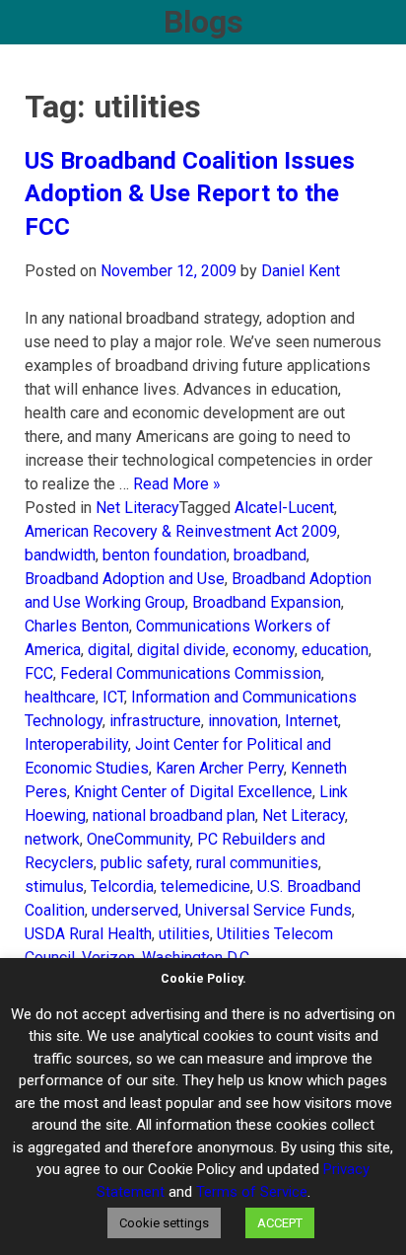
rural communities (257, 862)
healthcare (60, 697)
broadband (270, 555)
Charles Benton (77, 626)
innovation (243, 720)
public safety (145, 862)
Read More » (177, 484)
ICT (113, 697)
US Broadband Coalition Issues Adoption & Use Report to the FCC (190, 194)
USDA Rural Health (88, 933)
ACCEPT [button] (280, 1223)
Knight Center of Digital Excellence (193, 791)
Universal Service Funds (268, 910)
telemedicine (205, 886)
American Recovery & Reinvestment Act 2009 (181, 531)
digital (109, 649)
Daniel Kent (300, 270)
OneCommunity (138, 839)
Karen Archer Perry (220, 768)
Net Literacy (137, 507)
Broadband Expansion (266, 602)
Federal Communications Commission (190, 673)
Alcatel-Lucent (284, 507)
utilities (184, 933)
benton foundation (164, 555)
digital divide (181, 649)
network (52, 839)
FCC (39, 673)
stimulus (54, 886)
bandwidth (60, 555)
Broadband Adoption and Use (125, 578)
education (335, 649)
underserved (135, 910)
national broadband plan (174, 815)
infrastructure (155, 720)
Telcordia (122, 886)
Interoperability (76, 744)
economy (264, 649)
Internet (311, 720)
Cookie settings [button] (164, 1223)
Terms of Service (251, 1192)
